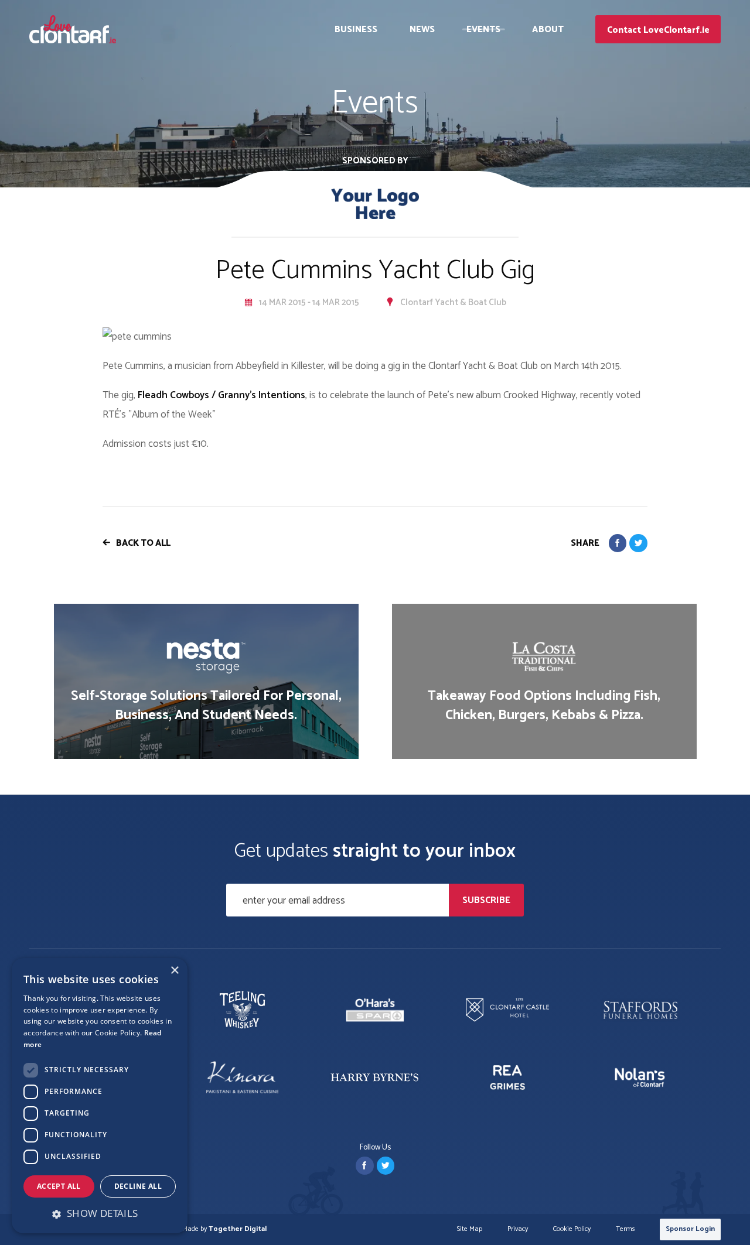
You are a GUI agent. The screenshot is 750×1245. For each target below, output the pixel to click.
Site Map (469, 1229)
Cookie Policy (572, 1229)
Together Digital (238, 1228)
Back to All (143, 543)
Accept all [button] (59, 1186)
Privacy (517, 1229)
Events (483, 29)
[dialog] (100, 1095)
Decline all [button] (138, 1186)
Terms (625, 1229)
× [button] (174, 970)
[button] (99, 1213)
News (422, 29)
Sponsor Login (690, 1228)
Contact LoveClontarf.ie (658, 30)
